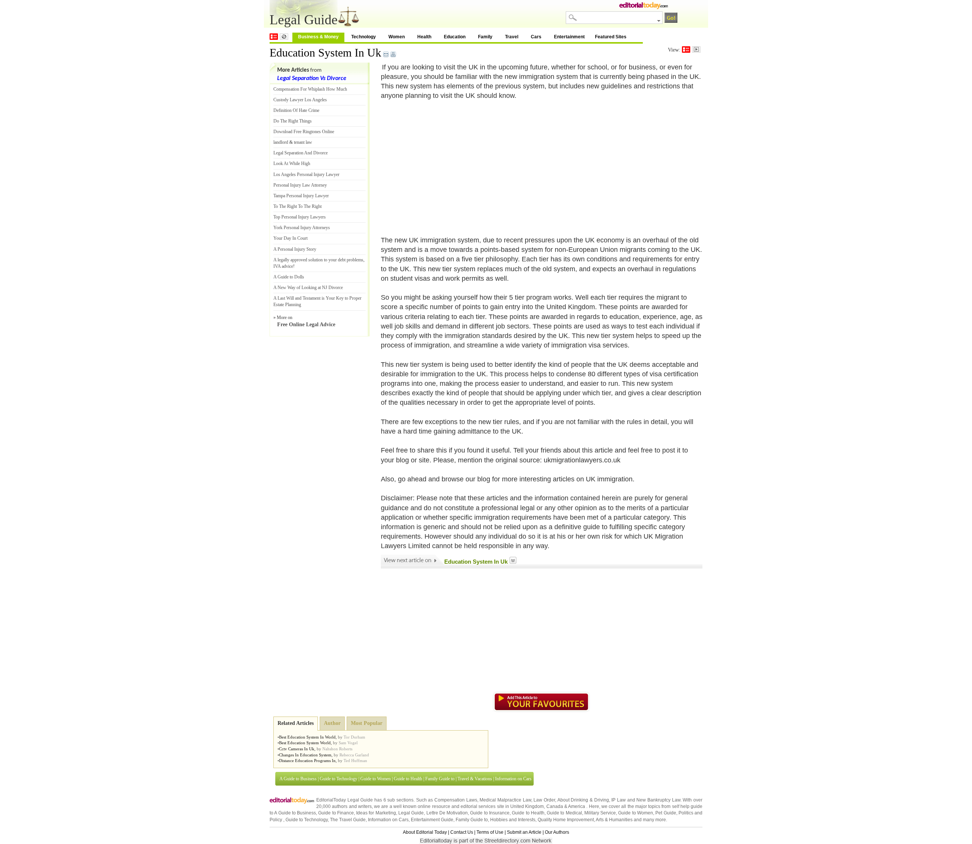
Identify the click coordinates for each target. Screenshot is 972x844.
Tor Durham (354, 737)
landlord (280, 142)
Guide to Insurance (490, 813)
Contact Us (461, 832)
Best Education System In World (307, 737)
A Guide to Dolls (288, 277)
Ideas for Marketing (376, 813)
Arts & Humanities (614, 819)
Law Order (544, 800)
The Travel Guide (348, 819)
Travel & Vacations (475, 778)
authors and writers (352, 806)
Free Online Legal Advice (306, 324)
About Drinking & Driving (583, 800)
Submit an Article (524, 832)
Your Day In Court (290, 238)
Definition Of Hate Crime (296, 110)
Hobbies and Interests (512, 819)
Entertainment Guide (432, 819)
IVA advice (283, 266)
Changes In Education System (305, 755)
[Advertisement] (444, 163)
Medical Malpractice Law (505, 800)
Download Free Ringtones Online (303, 131)
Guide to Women (375, 778)
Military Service (600, 813)
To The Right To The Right (297, 206)
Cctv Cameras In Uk (296, 749)
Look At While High (291, 163)
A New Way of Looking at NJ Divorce (308, 287)
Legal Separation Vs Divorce (311, 78)
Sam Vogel (348, 742)
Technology (363, 36)
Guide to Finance (336, 813)
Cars (536, 36)
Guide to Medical (564, 813)
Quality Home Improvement (566, 819)
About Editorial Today (425, 832)
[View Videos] (696, 49)
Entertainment (569, 36)
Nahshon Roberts (337, 749)
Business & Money (318, 36)
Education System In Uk (325, 52)
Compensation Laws (455, 800)
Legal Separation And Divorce (300, 153)
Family (485, 36)
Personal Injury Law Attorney (300, 185)
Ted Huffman (355, 760)
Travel (511, 36)
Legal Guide (411, 813)
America (576, 806)
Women (396, 36)
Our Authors (557, 832)
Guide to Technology (338, 778)
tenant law (303, 142)
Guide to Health (408, 778)
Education (454, 36)
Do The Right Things (292, 121)
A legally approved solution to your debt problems (318, 259)
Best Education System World (305, 742)
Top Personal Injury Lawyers (299, 217)
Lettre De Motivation (447, 813)
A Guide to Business (298, 778)
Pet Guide (665, 813)
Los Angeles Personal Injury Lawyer (306, 174)
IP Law (618, 800)
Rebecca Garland (354, 755)
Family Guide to (439, 778)
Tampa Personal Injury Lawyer (301, 195)
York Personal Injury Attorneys (301, 227)
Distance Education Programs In (307, 760)
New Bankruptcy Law (658, 800)
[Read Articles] (686, 49)
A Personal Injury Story (294, 249)
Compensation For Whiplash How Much (310, 89)
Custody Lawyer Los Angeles (300, 99)
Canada (554, 806)
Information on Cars (513, 778)
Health (424, 36)
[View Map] (284, 36)
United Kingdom (527, 806)
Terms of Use (490, 832)
